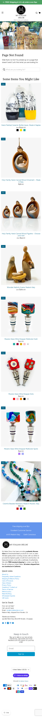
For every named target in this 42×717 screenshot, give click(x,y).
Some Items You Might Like (21, 79)
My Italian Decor (23, 681)
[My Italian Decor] (21, 13)
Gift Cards (5, 598)
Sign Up (21, 654)
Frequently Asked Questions (11, 576)
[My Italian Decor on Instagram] (8, 623)
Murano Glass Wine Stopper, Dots (21, 394)
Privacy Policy (6, 585)
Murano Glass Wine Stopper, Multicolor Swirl (21, 339)
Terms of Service (7, 589)
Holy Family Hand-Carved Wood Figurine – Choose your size (21, 235)
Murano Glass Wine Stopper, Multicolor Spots (21, 449)
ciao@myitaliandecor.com (14, 610)
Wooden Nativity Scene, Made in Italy (21, 287)
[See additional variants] (28, 344)
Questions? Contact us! (9, 587)
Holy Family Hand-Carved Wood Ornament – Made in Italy (21, 181)
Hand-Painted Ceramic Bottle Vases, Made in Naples (21, 125)
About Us (5, 574)
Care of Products (7, 581)
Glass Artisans (6, 583)
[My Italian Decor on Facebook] (5, 623)
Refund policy (6, 591)
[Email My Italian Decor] (3, 623)
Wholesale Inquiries (8, 596)
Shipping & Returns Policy (10, 579)
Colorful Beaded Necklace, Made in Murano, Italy (21, 504)
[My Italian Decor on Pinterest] (10, 623)
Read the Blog (6, 594)
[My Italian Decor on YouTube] (13, 623)
